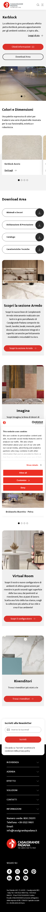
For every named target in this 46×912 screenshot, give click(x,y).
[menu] (42, 5)
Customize (21, 480)
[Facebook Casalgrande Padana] (9, 871)
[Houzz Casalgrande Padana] (17, 878)
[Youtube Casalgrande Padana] (25, 871)
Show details (32, 465)
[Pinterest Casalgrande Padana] (33, 871)
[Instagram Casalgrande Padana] (17, 871)
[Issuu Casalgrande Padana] (25, 878)
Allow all (23, 473)
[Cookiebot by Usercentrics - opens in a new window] (32, 422)
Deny (23, 488)
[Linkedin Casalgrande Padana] (9, 878)
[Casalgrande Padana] (13, 5)
